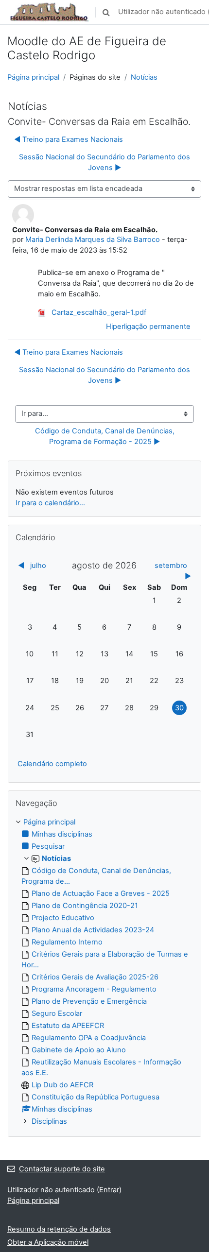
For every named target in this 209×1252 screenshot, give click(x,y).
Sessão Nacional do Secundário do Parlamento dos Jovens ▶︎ (104, 162)
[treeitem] (104, 972)
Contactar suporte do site (62, 1169)
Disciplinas (49, 1121)
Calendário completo (52, 763)
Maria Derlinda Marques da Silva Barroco (92, 239)
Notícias (144, 77)
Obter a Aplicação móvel (47, 1242)
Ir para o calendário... (50, 502)
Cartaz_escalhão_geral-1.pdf (98, 312)
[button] (106, 12)
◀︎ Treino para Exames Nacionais (68, 139)
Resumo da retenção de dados (59, 1229)
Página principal (33, 77)
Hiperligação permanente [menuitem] (148, 326)
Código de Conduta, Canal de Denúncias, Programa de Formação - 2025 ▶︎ (105, 436)
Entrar (109, 1189)
